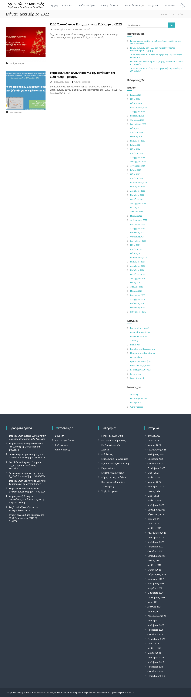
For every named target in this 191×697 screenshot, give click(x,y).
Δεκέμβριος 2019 (137, 299)
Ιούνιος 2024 (135, 145)
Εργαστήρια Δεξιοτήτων (140, 361)
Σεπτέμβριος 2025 (138, 124)
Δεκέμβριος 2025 (137, 111)
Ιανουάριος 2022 (137, 224)
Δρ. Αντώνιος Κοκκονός (26, 3)
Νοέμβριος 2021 (137, 232)
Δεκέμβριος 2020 (137, 266)
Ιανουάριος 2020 (137, 295)
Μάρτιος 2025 (136, 136)
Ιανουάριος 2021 (137, 262)
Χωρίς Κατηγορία (17, 63)
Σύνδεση (134, 394)
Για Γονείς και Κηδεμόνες (140, 332)
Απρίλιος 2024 (136, 153)
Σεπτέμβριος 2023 (138, 161)
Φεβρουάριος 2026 (138, 107)
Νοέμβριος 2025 (137, 116)
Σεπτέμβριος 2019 (138, 312)
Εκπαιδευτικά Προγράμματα (142, 349)
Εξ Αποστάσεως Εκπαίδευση (142, 353)
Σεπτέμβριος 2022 (138, 203)
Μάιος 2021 (135, 245)
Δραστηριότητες (108, 5)
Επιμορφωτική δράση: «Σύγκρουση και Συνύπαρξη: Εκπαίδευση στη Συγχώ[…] (152, 49)
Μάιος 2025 (135, 128)
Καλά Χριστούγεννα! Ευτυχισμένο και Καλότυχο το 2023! (86, 24)
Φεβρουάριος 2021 (138, 257)
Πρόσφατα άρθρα (87, 5)
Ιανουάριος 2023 (137, 186)
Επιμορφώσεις (16, 112)
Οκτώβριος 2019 (137, 307)
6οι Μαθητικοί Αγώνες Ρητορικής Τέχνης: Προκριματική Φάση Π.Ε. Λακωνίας (25, 465)
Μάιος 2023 (135, 174)
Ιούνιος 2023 (135, 170)
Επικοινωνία (169, 5)
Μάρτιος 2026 (136, 103)
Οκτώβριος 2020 (137, 274)
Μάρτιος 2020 (136, 291)
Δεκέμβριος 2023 (137, 157)
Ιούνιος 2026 (135, 95)
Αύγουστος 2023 (137, 166)
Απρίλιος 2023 (136, 178)
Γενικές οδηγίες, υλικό (139, 328)
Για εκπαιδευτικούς (132, 5)
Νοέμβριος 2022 (137, 195)
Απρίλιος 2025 (136, 132)
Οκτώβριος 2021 (137, 237)
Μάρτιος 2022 (136, 216)
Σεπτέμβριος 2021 (138, 241)
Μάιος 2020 (135, 282)
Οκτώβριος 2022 (137, 199)
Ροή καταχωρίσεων (138, 398)
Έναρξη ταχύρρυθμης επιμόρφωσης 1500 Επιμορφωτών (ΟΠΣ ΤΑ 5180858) (26, 518)
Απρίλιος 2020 (136, 287)
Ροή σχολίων (135, 402)
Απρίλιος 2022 (136, 211)
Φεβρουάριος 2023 (138, 182)
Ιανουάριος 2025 (137, 141)
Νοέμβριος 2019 (137, 303)
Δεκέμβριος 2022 (137, 191)
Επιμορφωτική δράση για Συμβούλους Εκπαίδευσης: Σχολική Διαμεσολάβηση (26, 499)
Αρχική (54, 5)
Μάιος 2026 (135, 99)
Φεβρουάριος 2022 (138, 220)
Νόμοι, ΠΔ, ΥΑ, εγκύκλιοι (140, 365)
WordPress (129, 692)
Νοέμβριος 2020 (137, 270)
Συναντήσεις (135, 374)
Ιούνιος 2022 (135, 207)
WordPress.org (136, 407)
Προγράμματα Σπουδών (140, 370)
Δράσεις (134, 340)
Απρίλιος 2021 (136, 249)
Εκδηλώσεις (135, 345)
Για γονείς (153, 5)
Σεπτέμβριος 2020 (138, 278)
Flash (91, 692)
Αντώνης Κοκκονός (83, 29)
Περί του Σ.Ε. (68, 5)
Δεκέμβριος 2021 (137, 228)
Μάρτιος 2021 (136, 253)
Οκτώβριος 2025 (137, 120)
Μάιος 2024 (135, 149)
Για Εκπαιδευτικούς (138, 336)
